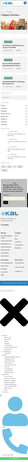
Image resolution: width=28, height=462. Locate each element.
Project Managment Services (12, 357)
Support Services (9, 372)
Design (9, 166)
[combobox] (7, 290)
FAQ (6, 390)
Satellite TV (4, 119)
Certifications (8, 345)
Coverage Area (19, 245)
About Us (4, 335)
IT (14, 166)
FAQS (2, 275)
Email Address (6, 195)
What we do (8, 339)
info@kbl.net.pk (19, 271)
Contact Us (18, 242)
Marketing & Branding (10, 384)
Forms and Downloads (7, 263)
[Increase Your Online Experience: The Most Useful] (4, 134)
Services (4, 355)
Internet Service (9, 370)
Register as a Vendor (10, 380)
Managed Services (6, 244)
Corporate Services (6, 247)
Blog (16, 239)
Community (4, 108)
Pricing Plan (4, 269)
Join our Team (8, 376)
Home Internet (5, 256)
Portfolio (7, 343)
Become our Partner (10, 378)
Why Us (6, 341)
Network (4, 170)
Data (3, 166)
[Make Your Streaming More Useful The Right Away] (4, 149)
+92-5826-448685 (19, 263)
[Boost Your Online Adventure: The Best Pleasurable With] (4, 157)
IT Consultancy (5, 253)
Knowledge (4, 111)
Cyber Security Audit (6, 241)
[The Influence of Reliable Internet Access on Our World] (4, 141)
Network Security (5, 113)
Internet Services (5, 250)
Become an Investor (10, 382)
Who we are (8, 337)
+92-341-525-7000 (19, 267)
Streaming (3, 121)
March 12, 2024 (8, 50)
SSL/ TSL (7, 366)
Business (3, 105)
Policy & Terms (5, 266)
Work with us (18, 248)
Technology (8, 41)
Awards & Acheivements (11, 347)
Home (2, 11)
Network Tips (4, 116)
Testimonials (4, 272)
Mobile (20, 166)
